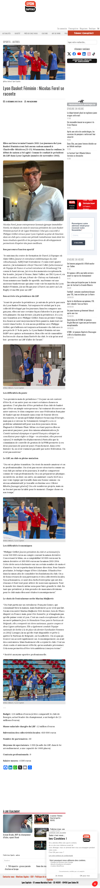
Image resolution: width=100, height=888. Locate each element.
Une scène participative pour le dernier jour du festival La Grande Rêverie (81, 283)
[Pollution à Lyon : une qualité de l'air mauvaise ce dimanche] (41, 836)
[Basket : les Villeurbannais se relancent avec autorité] (41, 849)
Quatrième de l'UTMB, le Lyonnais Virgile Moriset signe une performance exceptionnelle (81, 323)
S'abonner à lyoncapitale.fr (84, 33)
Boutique (92, 28)
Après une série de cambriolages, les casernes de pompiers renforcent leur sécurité (81, 134)
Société (17, 33)
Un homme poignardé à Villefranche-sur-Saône (81, 265)
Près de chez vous (31, 33)
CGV (32, 876)
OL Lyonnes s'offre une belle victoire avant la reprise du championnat (80, 274)
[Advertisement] (34, 123)
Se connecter (62, 28)
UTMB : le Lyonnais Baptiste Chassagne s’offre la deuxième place (81, 333)
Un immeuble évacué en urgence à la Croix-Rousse (80, 123)
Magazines (84, 28)
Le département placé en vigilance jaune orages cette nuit (82, 114)
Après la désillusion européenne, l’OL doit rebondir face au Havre (80, 302)
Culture (45, 33)
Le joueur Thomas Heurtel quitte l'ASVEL (56, 817)
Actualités (6, 33)
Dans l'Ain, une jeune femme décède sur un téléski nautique (82, 145)
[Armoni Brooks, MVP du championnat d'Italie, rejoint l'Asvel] (17, 831)
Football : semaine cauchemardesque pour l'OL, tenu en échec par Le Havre (81, 293)
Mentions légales (22, 876)
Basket (7, 860)
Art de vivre (56, 33)
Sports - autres (15, 855)
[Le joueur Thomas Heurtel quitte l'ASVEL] (41, 823)
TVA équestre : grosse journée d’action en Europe (17, 868)
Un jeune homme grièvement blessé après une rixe (80, 312)
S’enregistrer (73, 28)
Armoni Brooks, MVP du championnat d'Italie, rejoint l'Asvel (17, 836)
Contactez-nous (8, 876)
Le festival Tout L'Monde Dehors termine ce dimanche (79, 154)
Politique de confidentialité (45, 876)
